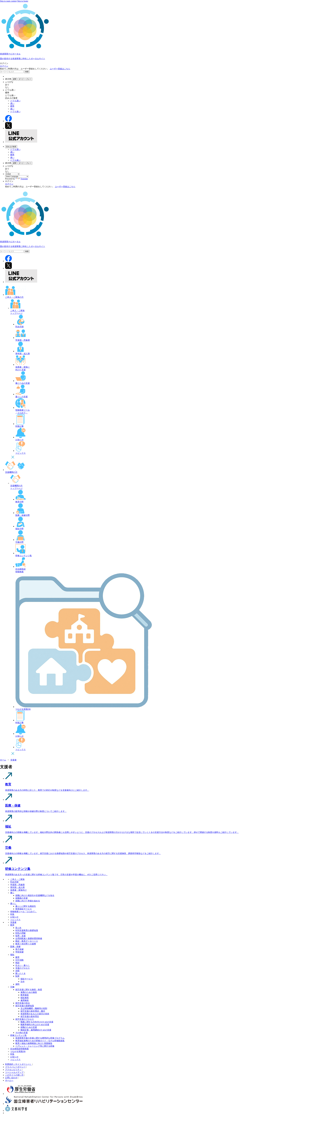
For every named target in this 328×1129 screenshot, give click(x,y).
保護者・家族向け (18, 890)
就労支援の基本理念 (29, 1016)
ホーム (3, 760)
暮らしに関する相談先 (25, 906)
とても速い (15, 111)
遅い (12, 103)
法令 (22, 981)
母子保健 (19, 949)
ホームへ (9, 1080)
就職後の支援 (21, 898)
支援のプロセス (22, 968)
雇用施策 (24, 1000)
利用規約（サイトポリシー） (18, 1064)
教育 (12, 925)
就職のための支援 (28, 1027)
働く (12, 893)
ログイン (4, 66)
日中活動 (19, 960)
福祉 (12, 955)
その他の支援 (21, 1033)
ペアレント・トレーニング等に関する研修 (34, 1046)
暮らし (13, 903)
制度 (17, 976)
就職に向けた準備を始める (27, 901)
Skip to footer (22, 1)
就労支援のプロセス (24, 1019)
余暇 (17, 971)
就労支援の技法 (22, 1003)
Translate (24, 179)
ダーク (21, 79)
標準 (12, 106)
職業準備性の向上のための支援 (34, 1024)
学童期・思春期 (17, 885)
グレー (28, 79)
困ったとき (20, 973)
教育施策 (24, 995)
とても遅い (15, 101)
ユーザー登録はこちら (60, 69)
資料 (17, 984)
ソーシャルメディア (14, 1072)
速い (12, 109)
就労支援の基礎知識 (24, 1006)
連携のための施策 (28, 992)
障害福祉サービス (23, 909)
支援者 (13, 760)
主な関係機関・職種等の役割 (33, 1008)
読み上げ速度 (11, 147)
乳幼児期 (14, 882)
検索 (27, 72)
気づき (18, 928)
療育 (17, 957)
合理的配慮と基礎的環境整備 (28, 938)
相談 (17, 963)
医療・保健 (15, 946)
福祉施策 (24, 998)
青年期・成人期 (17, 887)
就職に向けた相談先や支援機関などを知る (34, 895)
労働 (12, 987)
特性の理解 (20, 933)
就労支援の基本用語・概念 (32, 1011)
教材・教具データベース (26, 941)
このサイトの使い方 (14, 1075)
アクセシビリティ (13, 1070)
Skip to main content (8, 1)
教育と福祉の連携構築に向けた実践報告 (33, 1043)
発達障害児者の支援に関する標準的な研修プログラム (40, 1038)
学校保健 (19, 952)
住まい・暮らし (22, 965)
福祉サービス (26, 979)
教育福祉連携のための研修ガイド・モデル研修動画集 (40, 1041)
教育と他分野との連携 (25, 944)
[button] (164, 66)
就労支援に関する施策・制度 (28, 989)
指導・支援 (20, 936)
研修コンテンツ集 (18, 1035)
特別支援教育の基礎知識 (26, 930)
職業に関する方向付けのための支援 (36, 1022)
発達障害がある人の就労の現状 (34, 1014)
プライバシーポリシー (15, 1067)
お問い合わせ (11, 1078)
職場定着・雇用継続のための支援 (35, 1030)
